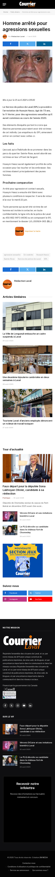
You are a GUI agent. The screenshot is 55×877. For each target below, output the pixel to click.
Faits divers (15, 12)
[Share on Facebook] (11, 43)
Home (5, 12)
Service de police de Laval (29, 259)
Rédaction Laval (18, 36)
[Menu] (4, 4)
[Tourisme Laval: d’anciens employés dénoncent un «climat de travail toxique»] (27, 403)
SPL (45, 259)
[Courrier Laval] (27, 4)
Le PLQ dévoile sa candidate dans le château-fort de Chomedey (34, 529)
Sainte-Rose (9, 259)
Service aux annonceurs (19, 870)
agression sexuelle (12, 255)
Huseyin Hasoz (42, 255)
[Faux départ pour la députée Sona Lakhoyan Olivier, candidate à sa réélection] (27, 468)
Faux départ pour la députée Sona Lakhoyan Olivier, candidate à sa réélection (24, 490)
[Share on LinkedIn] (44, 43)
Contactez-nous (28, 863)
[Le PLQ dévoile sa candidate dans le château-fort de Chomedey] (10, 530)
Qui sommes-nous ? (40, 870)
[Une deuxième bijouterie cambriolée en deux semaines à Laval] (27, 359)
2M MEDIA (44, 857)
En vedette (28, 255)
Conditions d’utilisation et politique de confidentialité (29, 867)
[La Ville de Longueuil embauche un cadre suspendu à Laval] (27, 316)
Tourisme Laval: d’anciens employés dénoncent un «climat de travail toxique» (27, 422)
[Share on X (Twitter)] (27, 43)
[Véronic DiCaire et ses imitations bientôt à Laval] (10, 516)
